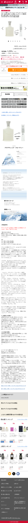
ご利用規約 (16, 494)
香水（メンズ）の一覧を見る (18, 78)
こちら (18, 518)
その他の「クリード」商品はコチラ (10, 115)
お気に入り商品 (5, 483)
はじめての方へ (17, 490)
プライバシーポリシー (19, 497)
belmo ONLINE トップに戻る (18, 74)
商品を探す (3, 480)
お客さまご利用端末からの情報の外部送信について (20, 503)
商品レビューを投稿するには (18, 83)
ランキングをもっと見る (22, 419)
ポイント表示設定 (5, 508)
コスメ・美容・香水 (13, 5)
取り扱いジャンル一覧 (6, 490)
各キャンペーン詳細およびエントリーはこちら (13, 59)
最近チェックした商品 (6, 487)
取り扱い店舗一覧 (5, 494)
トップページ (4, 5)
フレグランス (23, 5)
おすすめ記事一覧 (5, 497)
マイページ (3, 505)
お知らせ (16, 483)
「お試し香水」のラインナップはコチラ (11, 112)
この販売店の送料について (19, 48)
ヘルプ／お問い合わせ (19, 480)
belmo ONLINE (5, 397)
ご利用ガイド (4, 512)
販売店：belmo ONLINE (20, 46)
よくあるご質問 (17, 487)
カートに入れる (17, 70)
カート (2, 501)
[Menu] (2, 2)
